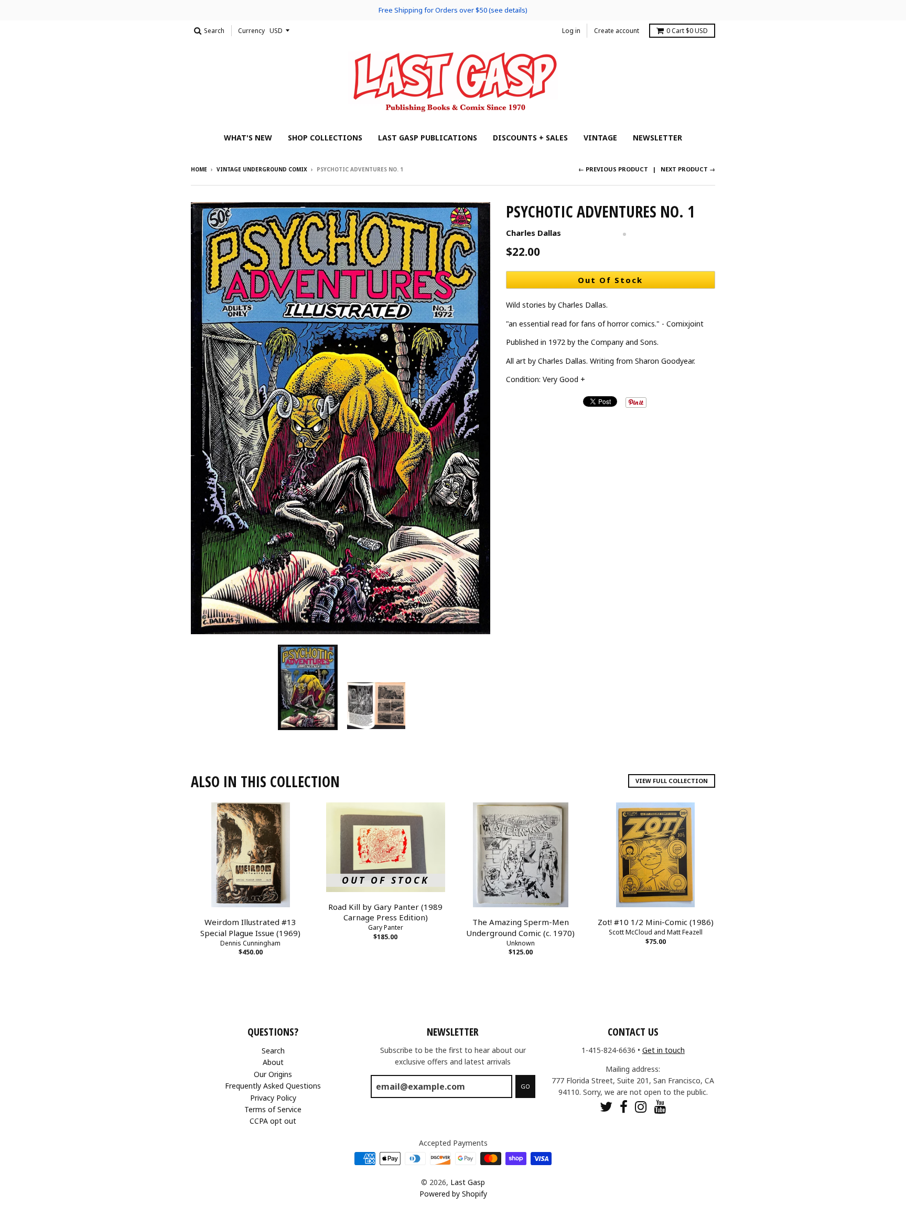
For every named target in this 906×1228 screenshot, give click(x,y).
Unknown (520, 943)
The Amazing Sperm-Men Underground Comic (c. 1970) (520, 927)
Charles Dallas (533, 232)
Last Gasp (467, 1182)
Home (199, 169)
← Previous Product (613, 169)
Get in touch (663, 1050)
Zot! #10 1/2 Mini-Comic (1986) (656, 922)
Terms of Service (272, 1109)
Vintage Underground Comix (262, 169)
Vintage (600, 138)
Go (525, 1086)
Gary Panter (385, 927)
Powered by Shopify (453, 1194)
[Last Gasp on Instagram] (641, 1106)
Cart (687, 30)
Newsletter (657, 138)
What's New (248, 138)
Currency (251, 30)
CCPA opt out (273, 1121)
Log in (571, 30)
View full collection (671, 781)
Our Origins (273, 1074)
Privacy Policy (273, 1098)
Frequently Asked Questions (273, 1086)
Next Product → (688, 169)
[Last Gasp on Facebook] (624, 1106)
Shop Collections (325, 138)
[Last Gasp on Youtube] (660, 1106)
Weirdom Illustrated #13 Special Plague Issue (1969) (250, 927)
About (273, 1062)
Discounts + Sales (530, 138)
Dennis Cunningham (250, 943)
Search (273, 1051)
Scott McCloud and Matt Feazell (656, 932)
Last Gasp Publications (427, 138)
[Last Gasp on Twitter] (606, 1106)
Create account (616, 30)
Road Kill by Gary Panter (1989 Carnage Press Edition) (385, 912)
